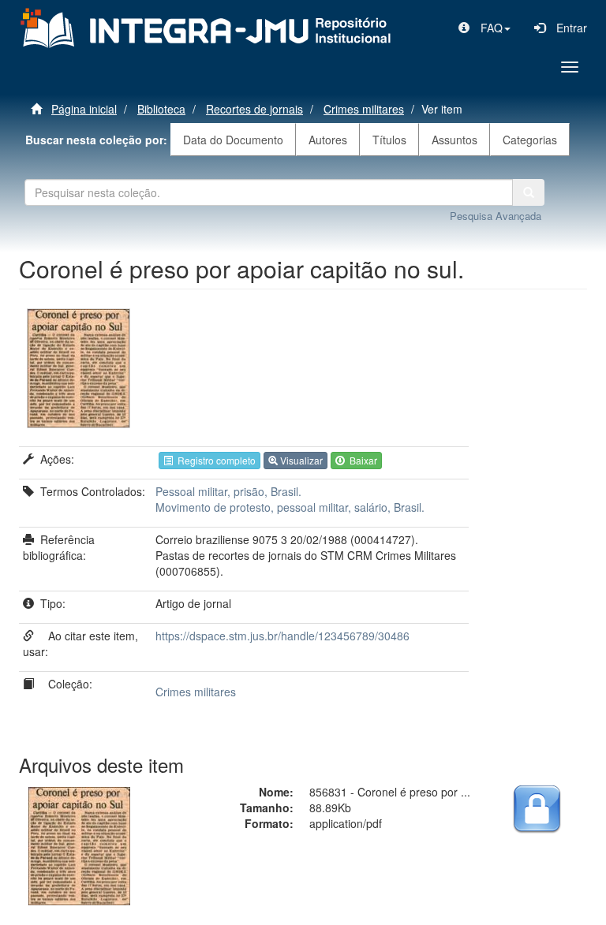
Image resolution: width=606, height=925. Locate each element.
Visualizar (300, 460)
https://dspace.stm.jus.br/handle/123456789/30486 (282, 635)
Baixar (361, 460)
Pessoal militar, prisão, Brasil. (228, 491)
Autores (328, 139)
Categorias (530, 139)
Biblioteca (161, 109)
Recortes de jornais (254, 109)
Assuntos (454, 139)
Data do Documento (233, 139)
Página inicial (84, 109)
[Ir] (528, 192)
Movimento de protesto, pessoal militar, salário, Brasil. (290, 507)
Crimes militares (364, 109)
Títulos (389, 139)
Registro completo (214, 460)
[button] (484, 27)
